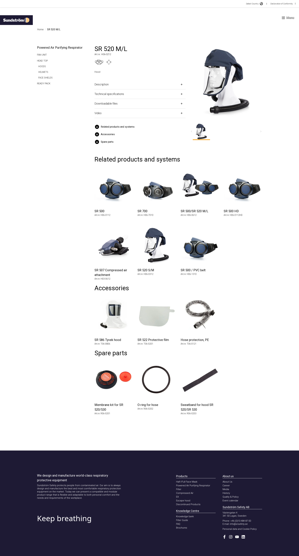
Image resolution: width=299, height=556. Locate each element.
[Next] (261, 131)
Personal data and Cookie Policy (240, 529)
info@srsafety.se (239, 524)
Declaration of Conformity (281, 4)
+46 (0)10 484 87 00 (240, 520)
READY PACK (43, 83)
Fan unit (42, 54)
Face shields (45, 77)
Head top (42, 60)
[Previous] (191, 131)
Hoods (42, 66)
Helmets (43, 72)
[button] (140, 127)
